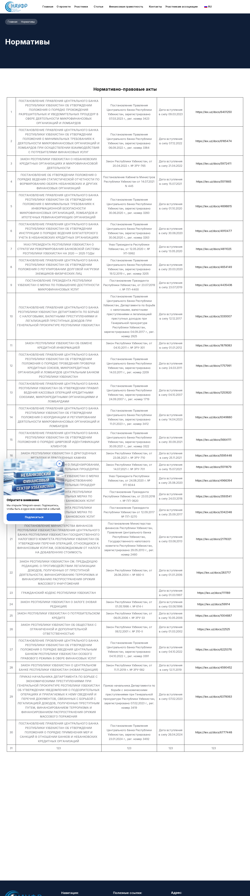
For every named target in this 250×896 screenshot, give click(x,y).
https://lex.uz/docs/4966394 (213, 480)
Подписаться (34, 518)
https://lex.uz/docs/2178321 (213, 539)
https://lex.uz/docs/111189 (213, 592)
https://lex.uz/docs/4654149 (213, 267)
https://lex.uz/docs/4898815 (213, 206)
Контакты (155, 6)
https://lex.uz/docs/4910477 (213, 231)
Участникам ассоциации (181, 6)
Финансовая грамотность (126, 6)
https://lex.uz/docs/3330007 (213, 316)
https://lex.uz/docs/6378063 (213, 696)
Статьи (98, 6)
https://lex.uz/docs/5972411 (213, 163)
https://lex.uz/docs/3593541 (214, 496)
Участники (81, 6)
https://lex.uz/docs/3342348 (213, 512)
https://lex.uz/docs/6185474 (213, 141)
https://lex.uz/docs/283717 (213, 572)
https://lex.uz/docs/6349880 (213, 417)
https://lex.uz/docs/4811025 (213, 249)
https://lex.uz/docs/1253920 (213, 392)
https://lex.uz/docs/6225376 (214, 649)
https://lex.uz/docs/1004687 (213, 615)
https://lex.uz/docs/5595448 (213, 455)
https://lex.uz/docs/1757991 (213, 365)
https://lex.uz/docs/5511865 (213, 181)
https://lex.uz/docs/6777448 (213, 732)
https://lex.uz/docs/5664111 (213, 439)
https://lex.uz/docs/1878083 (214, 345)
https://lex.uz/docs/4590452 (213, 667)
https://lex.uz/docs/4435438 (213, 285)
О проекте (64, 6)
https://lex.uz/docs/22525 (213, 629)
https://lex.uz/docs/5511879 (213, 467)
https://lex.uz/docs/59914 (213, 604)
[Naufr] (16, 7)
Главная (48, 6)
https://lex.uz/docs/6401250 (214, 112)
